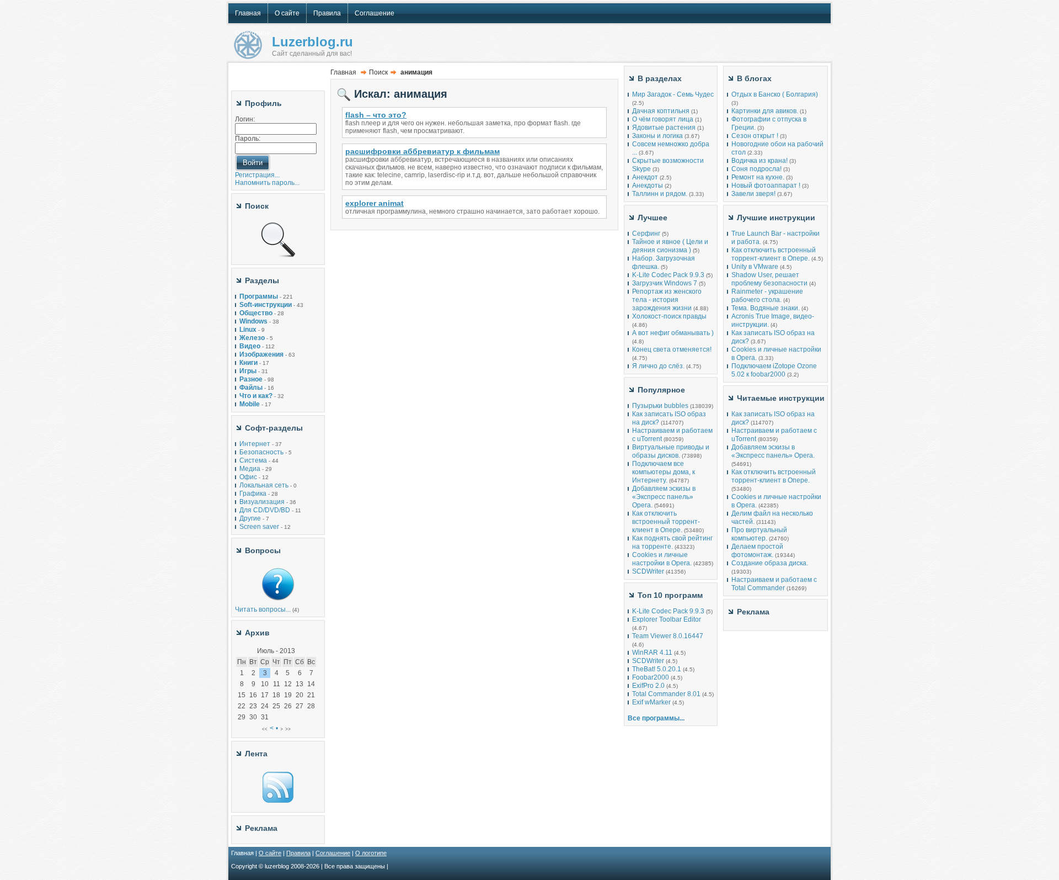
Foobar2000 (650, 677)
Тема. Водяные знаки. (765, 308)
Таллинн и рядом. (659, 194)
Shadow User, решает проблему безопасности (769, 279)
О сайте (270, 853)
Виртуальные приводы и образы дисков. (670, 451)
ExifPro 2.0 (648, 686)
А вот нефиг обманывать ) (673, 333)
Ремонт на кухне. (757, 177)
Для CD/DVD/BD (264, 510)
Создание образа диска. (769, 563)
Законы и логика (657, 136)
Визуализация (262, 502)
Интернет (254, 444)
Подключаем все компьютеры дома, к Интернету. (663, 472)
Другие (250, 518)
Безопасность (261, 452)
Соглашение (332, 853)
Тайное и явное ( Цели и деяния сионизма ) (670, 246)
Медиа (249, 469)
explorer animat (374, 203)
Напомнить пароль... (267, 183)
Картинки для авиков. (764, 111)
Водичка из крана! (759, 161)
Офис (248, 477)
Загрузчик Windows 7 (664, 283)
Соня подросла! (756, 169)
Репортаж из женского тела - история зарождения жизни (667, 300)
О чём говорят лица (662, 119)
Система (253, 460)
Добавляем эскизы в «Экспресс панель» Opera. (664, 497)
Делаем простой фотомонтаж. (757, 551)
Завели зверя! (753, 194)
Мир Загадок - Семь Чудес (673, 94)
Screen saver (259, 527)
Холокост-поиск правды (669, 316)
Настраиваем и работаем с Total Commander (774, 584)
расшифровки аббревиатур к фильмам (422, 151)
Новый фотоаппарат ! (765, 185)
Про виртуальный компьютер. (759, 534)
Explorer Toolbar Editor (666, 619)
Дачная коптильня (660, 111)
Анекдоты (647, 185)
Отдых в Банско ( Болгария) (774, 94)
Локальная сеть (263, 485)
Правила (298, 853)
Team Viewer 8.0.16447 (667, 636)
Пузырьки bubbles (660, 406)
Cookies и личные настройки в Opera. (662, 559)
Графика (252, 493)
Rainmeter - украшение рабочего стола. (767, 296)
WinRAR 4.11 (652, 652)
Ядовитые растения (664, 127)
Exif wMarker (651, 702)
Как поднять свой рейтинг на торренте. (672, 542)
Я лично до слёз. (658, 366)
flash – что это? (376, 114)
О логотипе (371, 853)
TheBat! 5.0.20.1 (657, 669)
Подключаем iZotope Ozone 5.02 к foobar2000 (774, 370)
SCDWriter (648, 571)
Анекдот (645, 177)
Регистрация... (257, 175)
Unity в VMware (755, 267)
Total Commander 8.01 (666, 694)
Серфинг (646, 233)
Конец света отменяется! (672, 349)
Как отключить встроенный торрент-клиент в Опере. (666, 522)
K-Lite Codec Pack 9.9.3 (668, 275)
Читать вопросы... (263, 609)
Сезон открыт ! (754, 136)
